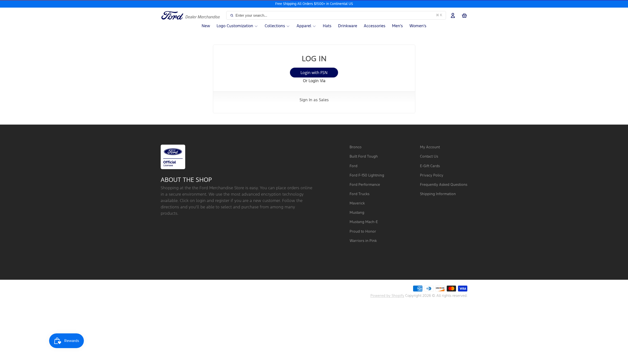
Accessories (374, 26)
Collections (275, 26)
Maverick (357, 203)
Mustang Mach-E (364, 222)
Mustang (357, 212)
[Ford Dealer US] (192, 15)
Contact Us (429, 156)
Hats (327, 26)
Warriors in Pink (363, 240)
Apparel (304, 26)
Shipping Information (438, 194)
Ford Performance (365, 184)
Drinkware (347, 26)
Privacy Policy (431, 175)
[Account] (453, 15)
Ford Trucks (359, 194)
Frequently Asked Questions (443, 184)
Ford (353, 166)
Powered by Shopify (387, 295)
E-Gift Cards (430, 166)
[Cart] (464, 15)
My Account (430, 147)
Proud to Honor (363, 231)
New (206, 26)
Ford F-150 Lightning (367, 175)
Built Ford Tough (364, 156)
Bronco (356, 147)
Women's (417, 26)
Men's (397, 26)
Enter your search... (339, 15)
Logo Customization (235, 26)
